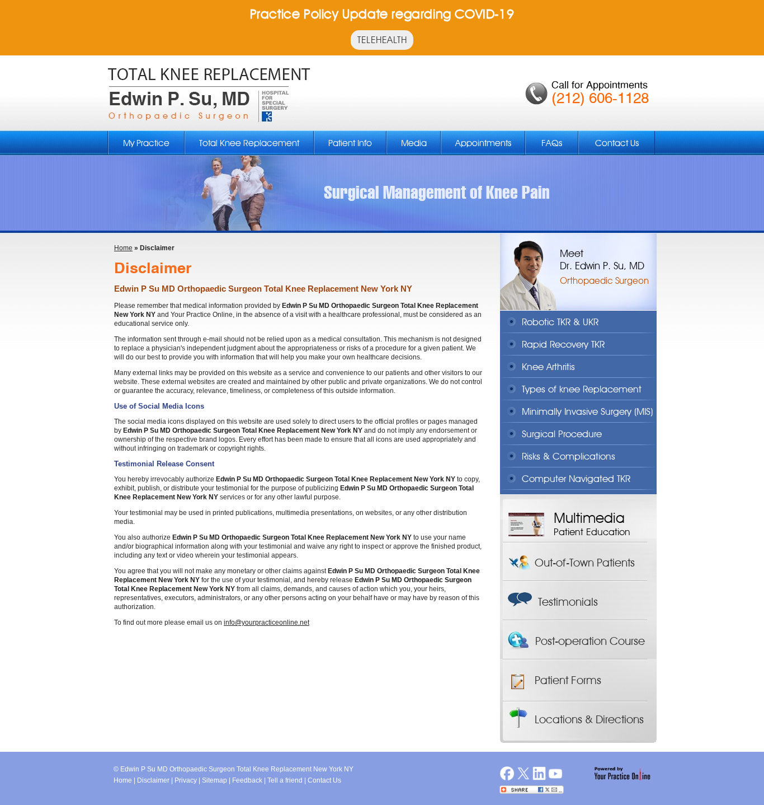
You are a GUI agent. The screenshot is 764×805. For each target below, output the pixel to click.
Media (414, 143)
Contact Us (617, 143)
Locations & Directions (589, 719)
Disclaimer (153, 780)
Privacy (186, 780)
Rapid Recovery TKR (563, 344)
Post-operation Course (590, 641)
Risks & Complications (568, 456)
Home (123, 248)
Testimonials (568, 602)
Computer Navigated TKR (576, 478)
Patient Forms (568, 680)
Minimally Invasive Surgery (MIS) (587, 411)
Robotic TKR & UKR (560, 321)
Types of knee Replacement (582, 389)
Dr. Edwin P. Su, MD (602, 266)
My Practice (146, 143)
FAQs (551, 143)
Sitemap (214, 780)
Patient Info (350, 143)
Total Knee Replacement (249, 143)
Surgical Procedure (562, 433)
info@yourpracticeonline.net (266, 622)
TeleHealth (382, 39)
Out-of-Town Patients (585, 562)
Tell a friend (285, 780)
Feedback (247, 780)
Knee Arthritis (548, 366)
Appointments (483, 143)
